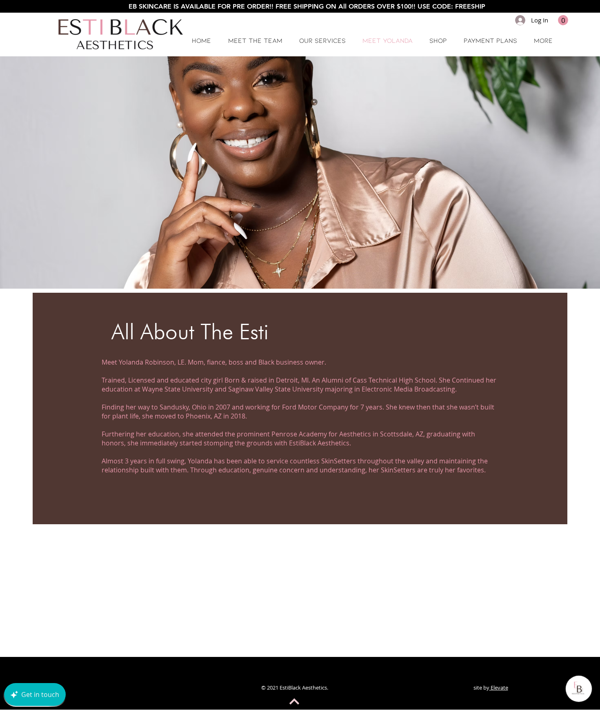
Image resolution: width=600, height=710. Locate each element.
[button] (563, 20)
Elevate (498, 687)
